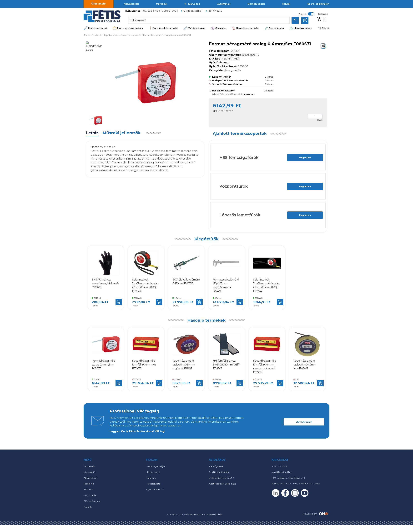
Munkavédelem (303, 28)
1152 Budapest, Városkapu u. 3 (288, 477)
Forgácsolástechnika (165, 28)
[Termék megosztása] (323, 46)
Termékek (89, 466)
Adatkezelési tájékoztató (222, 483)
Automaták (223, 3)
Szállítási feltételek (219, 472)
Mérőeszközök (196, 28)
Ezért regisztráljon (318, 3)
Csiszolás (220, 28)
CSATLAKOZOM (304, 422)
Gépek (325, 28)
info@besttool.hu (192, 11)
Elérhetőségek (256, 3)
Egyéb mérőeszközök (115, 35)
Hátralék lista (153, 483)
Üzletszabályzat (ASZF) (221, 477)
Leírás (92, 133)
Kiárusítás (194, 3)
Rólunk (286, 3)
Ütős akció (98, 3)
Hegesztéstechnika (247, 28)
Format (219, 62)
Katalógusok (216, 466)
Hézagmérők (134, 35)
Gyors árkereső (154, 489)
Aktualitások (131, 3)
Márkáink (161, 3)
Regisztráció (153, 472)
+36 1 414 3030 (215, 11)
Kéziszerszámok (97, 28)
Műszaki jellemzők (122, 133)
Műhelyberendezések (130, 28)
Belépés (151, 477)
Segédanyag (276, 28)
